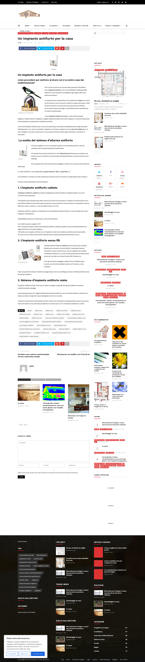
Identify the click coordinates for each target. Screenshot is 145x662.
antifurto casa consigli (63, 314)
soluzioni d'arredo (24, 566)
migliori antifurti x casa (79, 329)
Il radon (21, 403)
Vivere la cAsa (116, 282)
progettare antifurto (25, 333)
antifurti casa (49, 310)
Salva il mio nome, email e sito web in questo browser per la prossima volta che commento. (48, 473)
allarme (29, 310)
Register (115, 659)
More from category (53, 379)
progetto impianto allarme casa (61, 333)
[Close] (45, 637)
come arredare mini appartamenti (29, 576)
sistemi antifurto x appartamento (28, 336)
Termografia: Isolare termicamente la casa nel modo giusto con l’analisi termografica (114, 233)
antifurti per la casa (24, 314)
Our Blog (20, 2)
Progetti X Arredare (111, 70)
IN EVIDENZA (66, 25)
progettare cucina (24, 558)
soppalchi (37, 590)
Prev (20, 424)
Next (25, 424)
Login (88, 659)
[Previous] (95, 152)
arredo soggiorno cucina (41, 566)
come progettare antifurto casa (76, 318)
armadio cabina (24, 580)
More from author (38, 379)
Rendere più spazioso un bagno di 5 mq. (113, 138)
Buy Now (54, 2)
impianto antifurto (64, 329)
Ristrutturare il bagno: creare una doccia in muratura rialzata (115, 128)
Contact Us (44, 2)
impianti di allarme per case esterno (29, 329)
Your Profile (123, 659)
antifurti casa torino (61, 310)
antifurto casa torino (78, 314)
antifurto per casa (37, 318)
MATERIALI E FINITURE (81, 25)
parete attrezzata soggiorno (28, 583)
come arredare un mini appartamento (30, 573)
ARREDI (27, 25)
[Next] (99, 152)
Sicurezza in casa (106, 282)
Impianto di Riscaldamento (109, 295)
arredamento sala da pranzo (27, 562)
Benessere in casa (100, 269)
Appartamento (99, 70)
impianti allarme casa (60, 325)
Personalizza (12, 654)
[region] (25, 646)
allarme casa (38, 310)
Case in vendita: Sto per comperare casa (113, 562)
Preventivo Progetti (78, 659)
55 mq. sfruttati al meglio (106, 101)
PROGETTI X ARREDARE (112, 25)
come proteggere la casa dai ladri (28, 321)
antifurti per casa (75, 310)
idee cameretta (41, 555)
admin (20, 43)
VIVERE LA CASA (24, 31)
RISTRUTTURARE (39, 25)
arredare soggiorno (25, 590)
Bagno (104, 256)
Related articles (24, 379)
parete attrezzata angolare (27, 587)
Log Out (94, 659)
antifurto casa (49, 314)
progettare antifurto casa (41, 333)
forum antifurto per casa (44, 325)
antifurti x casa (38, 314)
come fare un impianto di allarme (54, 318)
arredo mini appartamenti (27, 569)
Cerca (68, 659)
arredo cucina (38, 558)
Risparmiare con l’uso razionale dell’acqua (118, 396)
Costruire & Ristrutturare (115, 293)
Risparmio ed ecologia (113, 269)
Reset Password (105, 659)
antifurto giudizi (23, 318)
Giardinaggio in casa (111, 212)
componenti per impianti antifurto (51, 321)
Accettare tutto (38, 654)
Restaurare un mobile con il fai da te (73, 354)
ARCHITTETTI (97, 25)
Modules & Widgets (32, 2)
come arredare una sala (26, 555)
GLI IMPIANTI (54, 25)
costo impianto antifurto (26, 325)
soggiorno (35, 580)
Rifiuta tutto (24, 654)
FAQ (62, 659)
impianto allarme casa (49, 329)
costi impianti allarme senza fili (73, 321)
